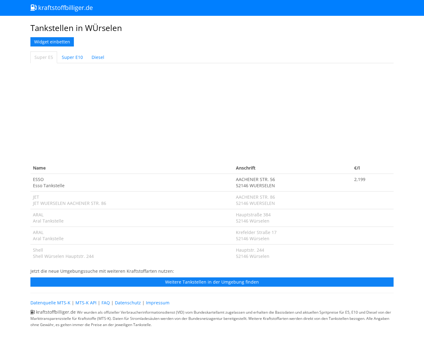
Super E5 (43, 57)
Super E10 (72, 57)
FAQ (105, 303)
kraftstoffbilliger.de (65, 7)
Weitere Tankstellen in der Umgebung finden (212, 282)
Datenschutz (128, 303)
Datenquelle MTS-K (50, 303)
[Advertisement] (212, 112)
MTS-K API (86, 303)
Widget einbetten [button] (52, 42)
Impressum (157, 303)
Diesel (98, 57)
